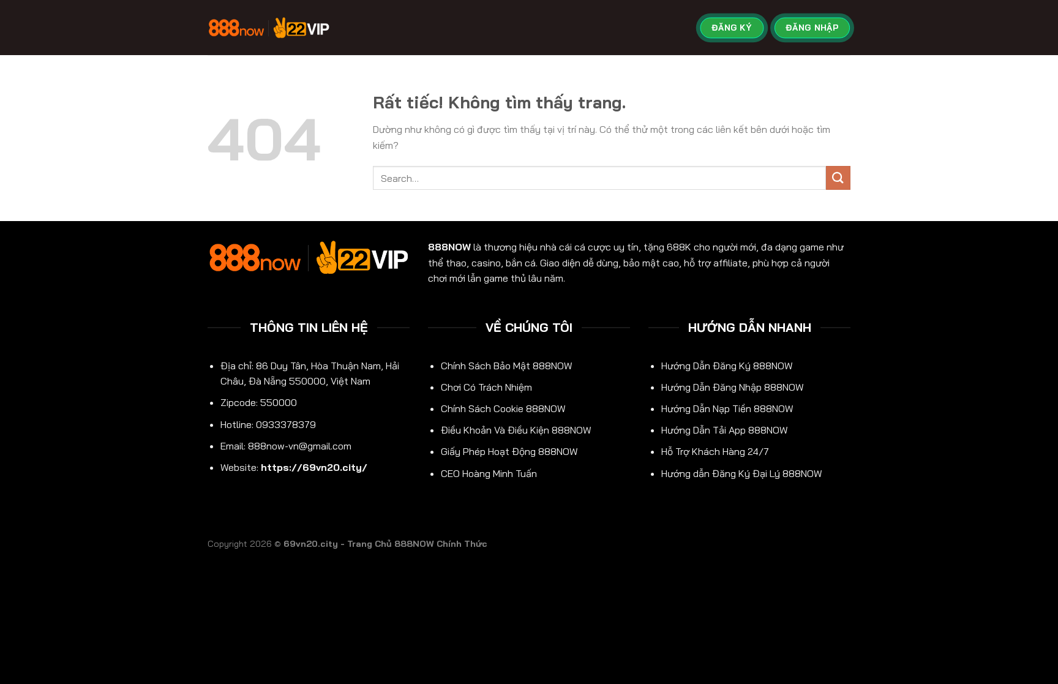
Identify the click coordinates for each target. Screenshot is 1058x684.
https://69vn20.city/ (314, 467)
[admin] (269, 27)
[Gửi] (838, 178)
